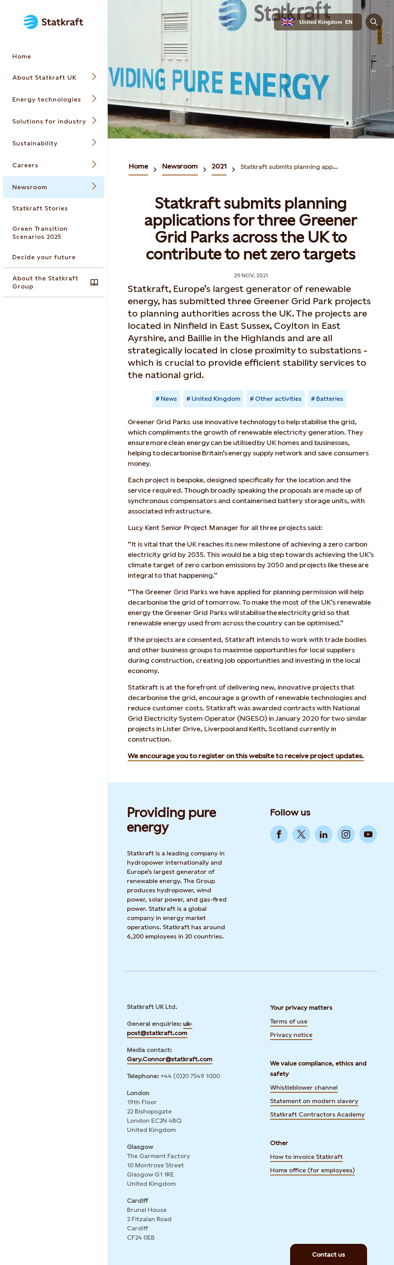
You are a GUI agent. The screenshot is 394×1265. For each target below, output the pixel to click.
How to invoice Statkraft (306, 1156)
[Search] (374, 21)
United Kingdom (216, 398)
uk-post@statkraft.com (159, 1028)
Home (138, 166)
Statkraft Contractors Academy (317, 1114)
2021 (219, 166)
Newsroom (180, 166)
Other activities (278, 398)
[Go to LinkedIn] (323, 834)
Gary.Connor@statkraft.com (169, 1059)
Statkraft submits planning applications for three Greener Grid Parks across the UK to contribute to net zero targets (289, 166)
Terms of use (288, 1021)
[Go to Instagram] (346, 834)
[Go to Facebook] (279, 834)
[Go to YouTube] (368, 834)
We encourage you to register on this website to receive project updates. (246, 756)
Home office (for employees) (312, 1169)
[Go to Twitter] (301, 834)
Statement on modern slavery (314, 1100)
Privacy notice (291, 1034)
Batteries (329, 398)
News (169, 398)
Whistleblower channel (304, 1087)
